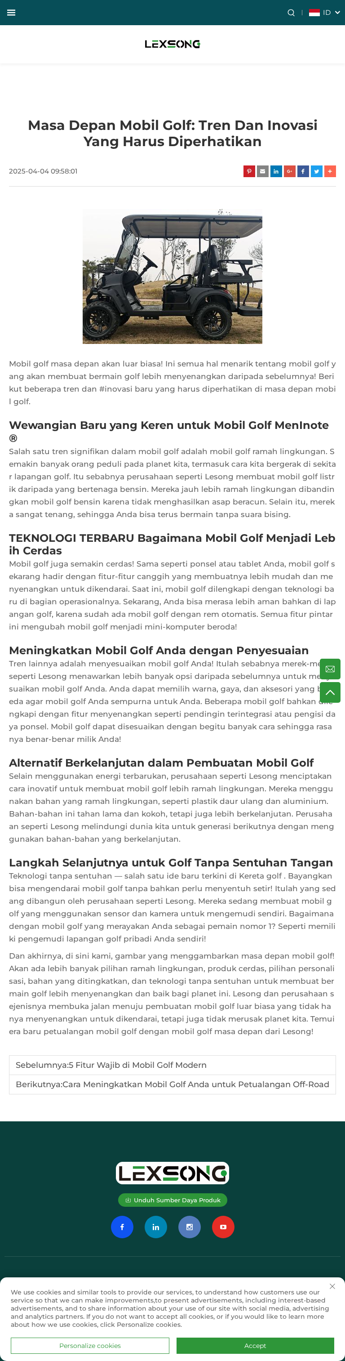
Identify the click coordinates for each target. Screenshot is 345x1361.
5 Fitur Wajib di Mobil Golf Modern (138, 1065)
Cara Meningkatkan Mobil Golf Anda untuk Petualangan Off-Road (195, 1084)
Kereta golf (261, 875)
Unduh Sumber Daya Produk (177, 1200)
